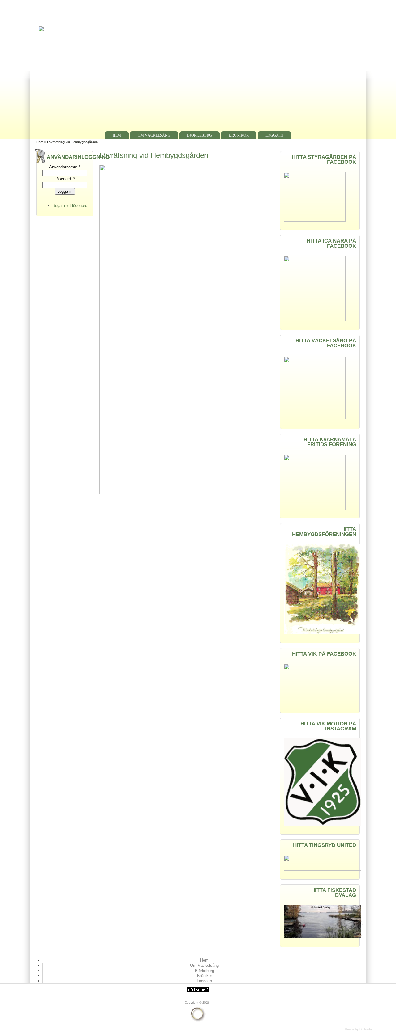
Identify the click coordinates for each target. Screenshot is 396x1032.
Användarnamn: (64, 167)
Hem (117, 135)
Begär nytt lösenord (69, 205)
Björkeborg (199, 135)
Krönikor (239, 135)
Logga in (274, 135)
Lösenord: (64, 178)
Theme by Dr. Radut (358, 1029)
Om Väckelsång (154, 135)
